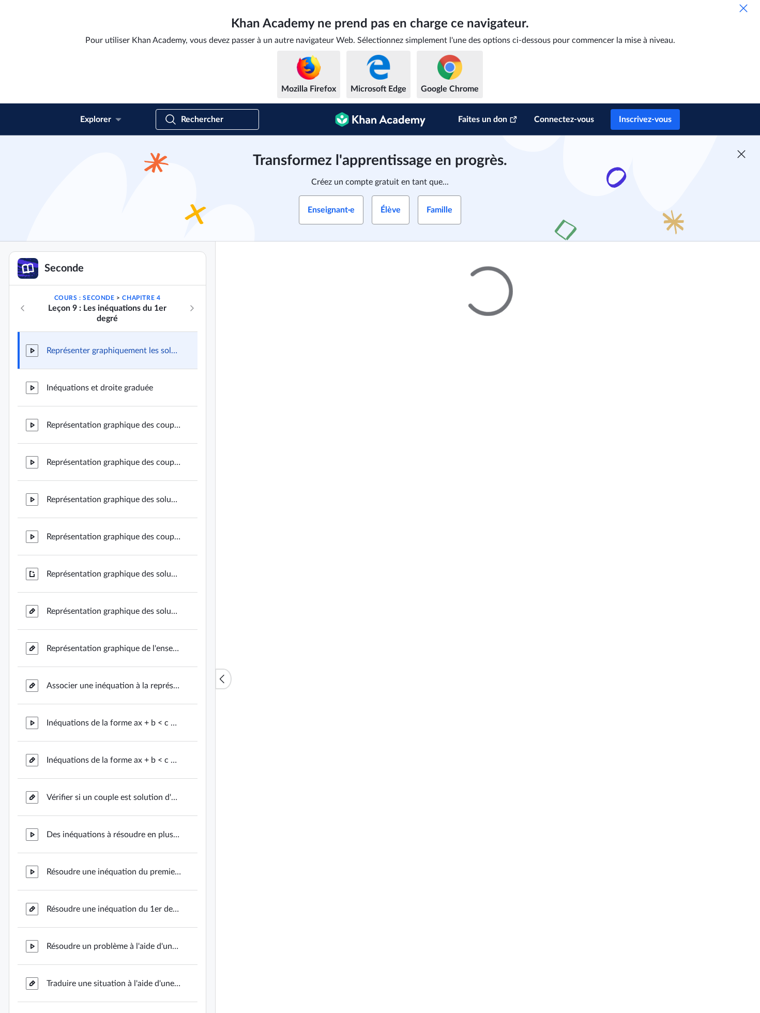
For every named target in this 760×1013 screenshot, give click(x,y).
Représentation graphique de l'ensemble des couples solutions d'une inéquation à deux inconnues (114, 648)
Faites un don (482, 119)
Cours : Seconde (84, 298)
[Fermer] (743, 8)
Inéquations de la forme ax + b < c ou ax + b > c (114, 723)
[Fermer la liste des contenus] (223, 679)
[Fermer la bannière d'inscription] (741, 154)
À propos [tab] (328, 628)
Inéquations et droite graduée (100, 388)
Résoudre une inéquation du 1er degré (114, 909)
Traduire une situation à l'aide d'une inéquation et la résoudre (114, 983)
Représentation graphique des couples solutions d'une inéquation (114, 425)
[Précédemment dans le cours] (23, 308)
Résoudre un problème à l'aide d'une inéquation (114, 946)
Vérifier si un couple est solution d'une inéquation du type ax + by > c (114, 797)
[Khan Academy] (380, 119)
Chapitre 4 (141, 298)
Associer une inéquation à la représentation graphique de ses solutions (114, 686)
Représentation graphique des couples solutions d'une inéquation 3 (114, 462)
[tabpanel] (488, 655)
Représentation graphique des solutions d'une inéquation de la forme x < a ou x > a (114, 611)
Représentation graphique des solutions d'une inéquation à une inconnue (114, 499)
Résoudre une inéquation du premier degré (114, 872)
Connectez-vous (564, 119)
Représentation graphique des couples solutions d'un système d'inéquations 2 (114, 537)
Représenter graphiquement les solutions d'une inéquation (114, 350)
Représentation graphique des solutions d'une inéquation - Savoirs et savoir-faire (114, 574)
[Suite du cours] (192, 308)
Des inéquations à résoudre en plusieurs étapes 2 (114, 834)
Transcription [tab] (381, 628)
